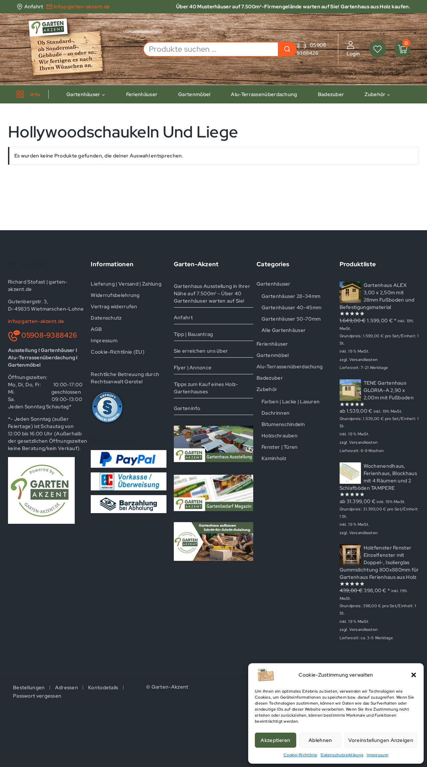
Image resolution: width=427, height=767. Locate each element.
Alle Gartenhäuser (284, 330)
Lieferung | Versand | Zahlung (126, 284)
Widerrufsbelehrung (115, 295)
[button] (413, 675)
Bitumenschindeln (283, 424)
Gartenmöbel (194, 94)
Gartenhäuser (274, 284)
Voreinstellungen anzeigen (381, 740)
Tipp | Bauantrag (193, 334)
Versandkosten (363, 359)
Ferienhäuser (142, 94)
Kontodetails (103, 687)
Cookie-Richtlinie (300, 755)
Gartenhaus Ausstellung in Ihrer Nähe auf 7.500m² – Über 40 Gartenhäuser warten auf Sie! (212, 293)
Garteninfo (187, 408)
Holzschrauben (280, 435)
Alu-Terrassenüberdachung (264, 94)
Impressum (377, 755)
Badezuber (331, 94)
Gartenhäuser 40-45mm (291, 307)
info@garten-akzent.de (36, 321)
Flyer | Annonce (193, 367)
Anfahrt (183, 317)
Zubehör (267, 389)
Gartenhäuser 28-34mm (291, 296)
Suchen (287, 49)
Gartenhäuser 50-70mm (291, 319)
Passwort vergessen (37, 696)
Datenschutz (106, 318)
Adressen (66, 687)
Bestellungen (29, 687)
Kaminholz (274, 458)
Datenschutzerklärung (342, 755)
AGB (96, 329)
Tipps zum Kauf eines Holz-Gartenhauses (206, 388)
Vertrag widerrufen (114, 306)
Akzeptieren (275, 740)
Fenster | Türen (280, 447)
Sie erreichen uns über (201, 351)
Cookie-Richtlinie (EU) (117, 352)
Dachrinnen (276, 413)
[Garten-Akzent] (71, 49)
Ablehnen (320, 740)
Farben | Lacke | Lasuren (291, 401)
